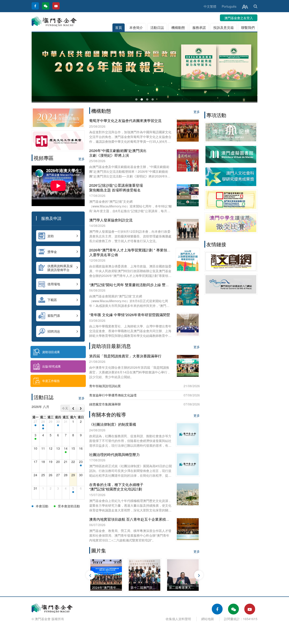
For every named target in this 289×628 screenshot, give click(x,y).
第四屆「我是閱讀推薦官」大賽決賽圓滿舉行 (125, 356)
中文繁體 (210, 6)
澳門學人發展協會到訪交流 (111, 220)
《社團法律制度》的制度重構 (112, 424)
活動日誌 (157, 27)
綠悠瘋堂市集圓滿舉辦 (105, 404)
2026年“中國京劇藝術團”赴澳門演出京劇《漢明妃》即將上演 (118, 153)
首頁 (118, 27)
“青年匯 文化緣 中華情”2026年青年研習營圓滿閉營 (129, 314)
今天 (65, 408)
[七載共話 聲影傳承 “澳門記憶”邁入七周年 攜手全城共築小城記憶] (58, 425)
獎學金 (52, 251)
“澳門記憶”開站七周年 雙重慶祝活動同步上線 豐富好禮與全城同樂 (141, 284)
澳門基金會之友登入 (238, 18)
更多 (81, 158)
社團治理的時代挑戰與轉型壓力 (114, 454)
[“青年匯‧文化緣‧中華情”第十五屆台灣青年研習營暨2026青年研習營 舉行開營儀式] (43, 425)
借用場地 (53, 284)
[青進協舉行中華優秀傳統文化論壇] (35, 439)
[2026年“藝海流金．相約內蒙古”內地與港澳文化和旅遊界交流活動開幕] (43, 428)
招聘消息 (53, 331)
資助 (50, 236)
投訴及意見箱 (223, 27)
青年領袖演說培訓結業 (105, 386)
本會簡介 (136, 27)
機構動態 (178, 27)
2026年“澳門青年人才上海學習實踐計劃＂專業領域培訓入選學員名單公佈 (133, 252)
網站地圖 (207, 618)
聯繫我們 (248, 27)
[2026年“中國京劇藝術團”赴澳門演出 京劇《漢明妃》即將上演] (73, 492)
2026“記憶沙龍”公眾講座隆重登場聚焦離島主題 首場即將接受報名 (116, 188)
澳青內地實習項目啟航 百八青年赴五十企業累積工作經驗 (134, 519)
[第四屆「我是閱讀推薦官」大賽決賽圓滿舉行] (66, 452)
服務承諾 (199, 27)
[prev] (73, 408)
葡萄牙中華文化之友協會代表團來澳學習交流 (125, 120)
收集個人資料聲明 (178, 618)
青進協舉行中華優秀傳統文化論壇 (113, 395)
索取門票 (53, 315)
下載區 (52, 299)
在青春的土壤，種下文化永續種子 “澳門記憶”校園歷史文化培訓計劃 (116, 487)
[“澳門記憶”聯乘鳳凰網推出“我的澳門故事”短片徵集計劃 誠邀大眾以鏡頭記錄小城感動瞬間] (35, 425)
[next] (81, 408)
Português (229, 6)
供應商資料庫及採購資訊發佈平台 (60, 268)
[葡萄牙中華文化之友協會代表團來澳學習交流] (81, 465)
